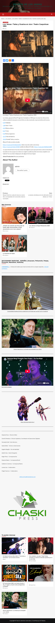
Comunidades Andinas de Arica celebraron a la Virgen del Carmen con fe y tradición (27, 311)
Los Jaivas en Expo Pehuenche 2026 (39, 225)
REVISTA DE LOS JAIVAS (27, 4)
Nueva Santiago (33, 560)
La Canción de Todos (9, 253)
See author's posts (22, 170)
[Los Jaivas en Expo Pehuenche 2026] (40, 215)
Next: (40, 195)
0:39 (4, 122)
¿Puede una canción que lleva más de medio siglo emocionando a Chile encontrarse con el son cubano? (13, 227)
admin (5, 28)
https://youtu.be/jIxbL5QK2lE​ (11, 147)
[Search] (52, 14)
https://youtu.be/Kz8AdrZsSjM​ (43, 147)
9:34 (4, 134)
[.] (40, 573)
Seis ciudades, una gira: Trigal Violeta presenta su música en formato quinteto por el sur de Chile (40, 557)
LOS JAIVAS (5, 22)
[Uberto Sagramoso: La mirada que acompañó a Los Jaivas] (14, 600)
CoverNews (35, 620)
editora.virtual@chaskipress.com (27, 476)
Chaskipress (32, 227)
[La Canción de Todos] (14, 243)
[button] (3, 14)
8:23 (4, 131)
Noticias (31, 579)
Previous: (14, 196)
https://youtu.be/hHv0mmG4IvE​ (12, 145)
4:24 (4, 128)
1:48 (4, 125)
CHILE (4, 222)
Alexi (5, 559)
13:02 (4, 139)
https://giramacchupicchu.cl (27, 422)
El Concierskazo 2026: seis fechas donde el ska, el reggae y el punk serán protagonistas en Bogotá (14, 585)
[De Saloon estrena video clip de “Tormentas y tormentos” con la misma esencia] (14, 546)
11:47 (4, 136)
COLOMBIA (5, 579)
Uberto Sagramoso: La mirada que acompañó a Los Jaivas (28, 349)
